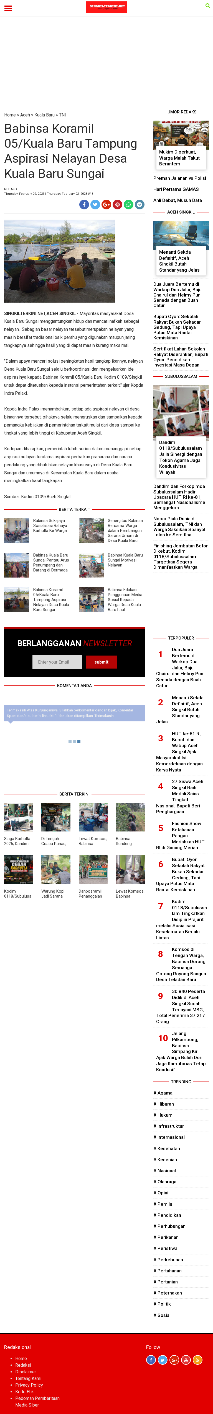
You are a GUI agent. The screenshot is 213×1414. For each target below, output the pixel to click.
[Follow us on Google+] (174, 1360)
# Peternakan (167, 1293)
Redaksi (23, 1365)
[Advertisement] (106, 67)
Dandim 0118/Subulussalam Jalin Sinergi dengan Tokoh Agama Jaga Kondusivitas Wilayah (180, 457)
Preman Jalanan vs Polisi (179, 178)
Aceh (25, 115)
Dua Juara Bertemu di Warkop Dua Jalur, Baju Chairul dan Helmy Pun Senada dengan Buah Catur (177, 294)
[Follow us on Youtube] (186, 1360)
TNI (62, 115)
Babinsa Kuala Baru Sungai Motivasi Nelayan (125, 560)
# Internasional (169, 1137)
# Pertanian (165, 1282)
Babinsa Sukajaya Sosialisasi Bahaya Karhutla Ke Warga (50, 525)
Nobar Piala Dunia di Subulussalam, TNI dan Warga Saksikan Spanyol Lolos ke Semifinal (179, 526)
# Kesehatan (166, 1148)
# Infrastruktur (168, 1126)
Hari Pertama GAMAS (176, 189)
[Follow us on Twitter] (163, 1360)
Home (10, 115)
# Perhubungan (169, 1226)
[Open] (208, 5)
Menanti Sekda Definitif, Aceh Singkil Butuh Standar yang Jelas (179, 261)
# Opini (160, 1192)
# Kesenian (165, 1159)
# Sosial (162, 1315)
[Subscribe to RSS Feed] (197, 1360)
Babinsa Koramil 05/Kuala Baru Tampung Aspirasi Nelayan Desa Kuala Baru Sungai (51, 599)
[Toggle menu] (8, 8)
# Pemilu (162, 1204)
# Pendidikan (167, 1215)
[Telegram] (139, 204)
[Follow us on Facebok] (151, 1360)
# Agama (163, 1093)
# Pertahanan (167, 1270)
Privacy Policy (29, 1385)
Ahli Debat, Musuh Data (177, 200)
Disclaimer (25, 1371)
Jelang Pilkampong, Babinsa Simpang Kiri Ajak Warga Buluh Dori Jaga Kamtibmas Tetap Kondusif (181, 1051)
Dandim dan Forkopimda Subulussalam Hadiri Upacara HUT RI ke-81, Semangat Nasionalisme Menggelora (179, 497)
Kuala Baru (44, 115)
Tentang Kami (28, 1378)
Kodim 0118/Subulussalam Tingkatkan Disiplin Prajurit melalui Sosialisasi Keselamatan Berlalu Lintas (181, 919)
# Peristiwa (165, 1248)
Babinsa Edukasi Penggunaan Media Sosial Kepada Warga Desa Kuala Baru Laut (125, 599)
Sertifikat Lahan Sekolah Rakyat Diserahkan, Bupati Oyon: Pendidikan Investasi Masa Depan (180, 357)
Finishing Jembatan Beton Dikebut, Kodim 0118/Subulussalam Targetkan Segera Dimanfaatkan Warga (181, 556)
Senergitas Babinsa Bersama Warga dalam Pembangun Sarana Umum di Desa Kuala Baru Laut (111, 533)
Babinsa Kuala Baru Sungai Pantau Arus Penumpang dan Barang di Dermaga (51, 563)
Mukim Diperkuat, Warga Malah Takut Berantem (179, 158)
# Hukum (163, 1115)
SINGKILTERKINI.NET (24, 313)
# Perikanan (166, 1237)
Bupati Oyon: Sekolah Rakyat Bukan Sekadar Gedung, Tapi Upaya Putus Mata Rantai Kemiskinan (177, 327)
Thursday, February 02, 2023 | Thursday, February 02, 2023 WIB (48, 194)
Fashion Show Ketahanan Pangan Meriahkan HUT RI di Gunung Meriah (180, 835)
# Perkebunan (168, 1259)
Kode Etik (24, 1391)
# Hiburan (163, 1104)
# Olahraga (164, 1181)
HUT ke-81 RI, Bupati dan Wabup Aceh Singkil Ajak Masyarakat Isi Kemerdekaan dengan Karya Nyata (179, 752)
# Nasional (164, 1170)
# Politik (162, 1304)
